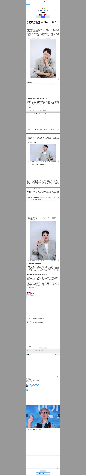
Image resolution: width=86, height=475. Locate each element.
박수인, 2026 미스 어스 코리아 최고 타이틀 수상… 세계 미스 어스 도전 (36, 319)
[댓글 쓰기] (53, 26)
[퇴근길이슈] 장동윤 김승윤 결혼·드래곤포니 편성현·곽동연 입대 (35, 322)
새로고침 (57, 356)
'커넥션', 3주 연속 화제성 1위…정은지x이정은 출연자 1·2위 (38, 110)
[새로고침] (57, 376)
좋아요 (33, 293)
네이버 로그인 (27, 354)
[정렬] (59, 376)
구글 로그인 (30, 354)
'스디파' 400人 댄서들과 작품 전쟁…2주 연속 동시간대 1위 (36, 296)
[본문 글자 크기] (58, 26)
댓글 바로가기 (57, 468)
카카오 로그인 (28, 354)
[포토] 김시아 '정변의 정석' (30, 321)
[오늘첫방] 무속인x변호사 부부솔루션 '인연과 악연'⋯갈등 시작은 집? (36, 318)
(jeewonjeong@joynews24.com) (33, 287)
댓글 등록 (58, 354)
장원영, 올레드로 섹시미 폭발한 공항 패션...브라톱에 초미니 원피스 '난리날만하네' (42, 4)
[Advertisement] (43, 92)
